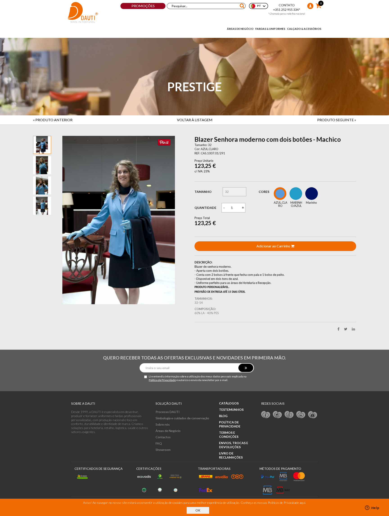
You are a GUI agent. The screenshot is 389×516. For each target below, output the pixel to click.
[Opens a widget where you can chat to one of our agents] (372, 508)
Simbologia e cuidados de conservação (182, 418)
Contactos (163, 437)
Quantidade (205, 208)
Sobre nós (163, 424)
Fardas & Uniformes (270, 28)
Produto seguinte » (336, 120)
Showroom (163, 450)
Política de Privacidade (162, 380)
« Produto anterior (52, 120)
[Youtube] (312, 414)
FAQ (159, 443)
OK (197, 510)
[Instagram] (277, 414)
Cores (264, 192)
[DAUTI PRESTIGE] (83, 12)
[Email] (289, 414)
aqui (302, 503)
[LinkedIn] (300, 414)
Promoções (143, 6)
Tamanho (203, 192)
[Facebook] (265, 414)
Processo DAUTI (168, 412)
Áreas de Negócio (240, 28)
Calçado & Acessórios (304, 28)
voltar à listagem (195, 120)
